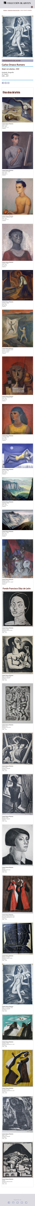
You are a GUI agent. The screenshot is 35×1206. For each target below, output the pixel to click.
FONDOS (5, 10)
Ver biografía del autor (12, 60)
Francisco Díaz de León (13, 10)
